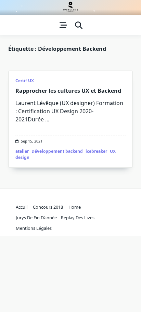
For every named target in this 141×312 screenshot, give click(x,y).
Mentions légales (34, 228)
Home (74, 207)
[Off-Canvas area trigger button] (63, 25)
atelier (22, 151)
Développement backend (57, 151)
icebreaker (96, 151)
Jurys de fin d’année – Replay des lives (55, 217)
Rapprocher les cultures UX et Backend (68, 90)
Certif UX (24, 81)
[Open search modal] (78, 25)
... (47, 119)
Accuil (21, 207)
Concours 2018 (48, 207)
